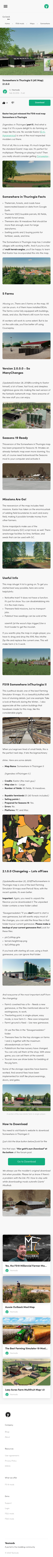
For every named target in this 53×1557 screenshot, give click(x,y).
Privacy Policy (10, 1461)
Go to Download (26, 1161)
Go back (6, 17)
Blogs (7, 1432)
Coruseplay (42, 156)
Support (8, 1503)
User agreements (12, 1456)
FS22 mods (9, 1514)
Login (7, 1508)
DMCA (7, 1466)
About (7, 1437)
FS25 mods (9, 1519)
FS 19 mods (9, 1485)
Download (39, 102)
